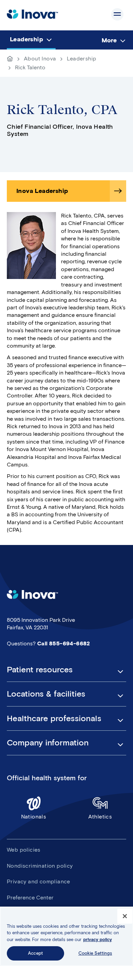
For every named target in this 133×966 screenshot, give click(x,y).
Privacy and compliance (38, 881)
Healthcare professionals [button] (54, 718)
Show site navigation (117, 14)
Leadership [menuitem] (26, 39)
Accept (35, 953)
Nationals (33, 816)
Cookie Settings (95, 953)
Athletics (100, 816)
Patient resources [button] (40, 669)
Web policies (24, 849)
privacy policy (97, 939)
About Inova (40, 58)
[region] (66, 936)
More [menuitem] (109, 40)
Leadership (81, 58)
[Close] (124, 916)
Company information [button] (48, 742)
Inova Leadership (42, 191)
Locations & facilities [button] (46, 694)
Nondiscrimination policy (40, 866)
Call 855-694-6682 (63, 643)
